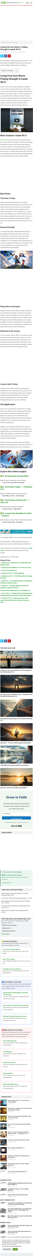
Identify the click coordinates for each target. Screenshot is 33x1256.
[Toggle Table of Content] (16, 70)
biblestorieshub (4, 52)
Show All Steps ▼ (5, 934)
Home (3, 42)
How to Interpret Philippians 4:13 (16, 1148)
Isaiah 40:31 (3, 140)
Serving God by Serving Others (17, 476)
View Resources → (7, 882)
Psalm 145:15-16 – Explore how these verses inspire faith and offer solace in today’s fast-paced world (14, 600)
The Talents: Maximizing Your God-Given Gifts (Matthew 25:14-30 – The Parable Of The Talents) (19, 1210)
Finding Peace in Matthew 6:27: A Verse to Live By (16, 567)
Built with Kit (16, 826)
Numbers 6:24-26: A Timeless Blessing (13, 573)
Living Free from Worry (12, 42)
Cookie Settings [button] (6, 1249)
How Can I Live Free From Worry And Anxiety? (13, 788)
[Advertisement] (16, 22)
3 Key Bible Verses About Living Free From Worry (14, 765)
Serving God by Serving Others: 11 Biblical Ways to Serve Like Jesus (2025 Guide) (20, 1203)
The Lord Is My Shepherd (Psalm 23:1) (17, 1171)
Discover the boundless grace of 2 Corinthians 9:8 (16, 590)
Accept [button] (15, 1249)
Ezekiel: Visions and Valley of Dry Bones (18, 1194)
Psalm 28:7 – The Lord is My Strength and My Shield (15, 743)
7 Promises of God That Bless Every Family (18, 1140)
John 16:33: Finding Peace (9, 570)
